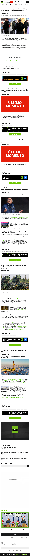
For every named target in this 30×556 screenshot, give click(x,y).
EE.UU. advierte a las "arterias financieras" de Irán (8, 447)
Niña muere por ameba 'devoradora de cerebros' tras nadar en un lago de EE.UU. (12, 455)
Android (22, 538)
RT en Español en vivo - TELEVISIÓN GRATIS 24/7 (9, 438)
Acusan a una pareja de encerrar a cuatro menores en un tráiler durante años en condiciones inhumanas (14, 453)
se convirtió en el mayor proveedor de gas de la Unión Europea (14, 379)
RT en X (15, 534)
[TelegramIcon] (21, 1)
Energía (3, 409)
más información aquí (18, 554)
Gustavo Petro (14, 251)
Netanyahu (22, 251)
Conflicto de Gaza (8, 251)
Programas (10, 4)
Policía (26, 74)
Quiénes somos (13, 538)
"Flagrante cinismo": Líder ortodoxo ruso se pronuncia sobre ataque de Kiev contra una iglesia (5, 312)
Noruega (19, 409)
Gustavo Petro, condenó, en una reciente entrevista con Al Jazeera (19, 217)
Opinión (16, 4)
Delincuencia (10, 74)
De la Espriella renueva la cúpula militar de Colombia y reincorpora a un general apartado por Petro (5, 228)
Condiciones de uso (13, 544)
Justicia (18, 74)
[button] (15, 430)
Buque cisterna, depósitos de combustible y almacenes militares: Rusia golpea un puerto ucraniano (14, 459)
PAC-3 (8, 303)
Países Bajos (22, 74)
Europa (7, 409)
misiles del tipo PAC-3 (13, 325)
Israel (18, 251)
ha (12, 321)
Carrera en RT (13, 543)
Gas (9, 409)
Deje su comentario (15, 83)
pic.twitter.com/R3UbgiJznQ (15, 60)
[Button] (15, 2)
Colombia (3, 251)
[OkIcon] (24, 1)
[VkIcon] (17, 1)
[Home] (2, 2)
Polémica (26, 251)
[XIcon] (20, 1)
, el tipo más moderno (12, 303)
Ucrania (10, 125)
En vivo (12, 1)
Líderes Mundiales (3, 544)
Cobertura (12, 542)
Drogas (15, 74)
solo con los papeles (19, 298)
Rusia (7, 125)
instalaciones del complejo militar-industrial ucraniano (15, 329)
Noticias (3, 4)
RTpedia (2, 543)
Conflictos (3, 125)
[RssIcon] (19, 550)
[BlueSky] (22, 1)
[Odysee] (12, 550)
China (6, 74)
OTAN (22, 409)
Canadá (3, 74)
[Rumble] (18, 1)
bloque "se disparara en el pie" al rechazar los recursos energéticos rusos (14, 380)
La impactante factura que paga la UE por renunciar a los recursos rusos (12, 397)
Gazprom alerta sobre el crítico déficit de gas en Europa (4, 392)
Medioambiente (14, 409)
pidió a (11, 322)
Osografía (4, 510)
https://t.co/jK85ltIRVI (9, 60)
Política (25, 409)
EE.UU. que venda (14, 322)
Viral (6, 4)
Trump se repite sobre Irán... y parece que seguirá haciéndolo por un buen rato (14, 530)
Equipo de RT (26, 4)
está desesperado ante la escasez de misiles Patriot (11, 320)
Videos (2, 541)
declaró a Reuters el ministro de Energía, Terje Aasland (18, 382)
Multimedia (20, 4)
